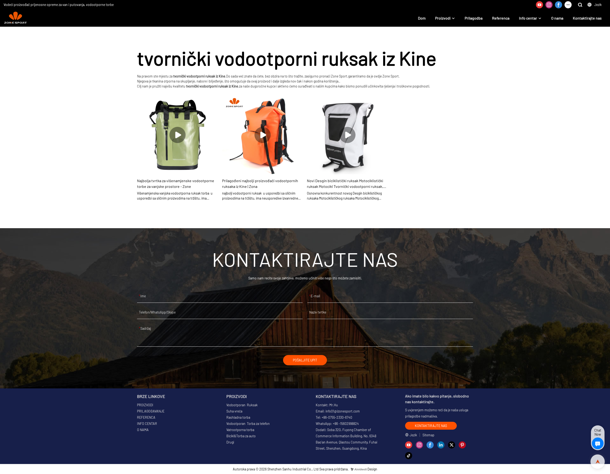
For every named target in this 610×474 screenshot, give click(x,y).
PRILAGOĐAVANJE (150, 411)
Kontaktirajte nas (587, 18)
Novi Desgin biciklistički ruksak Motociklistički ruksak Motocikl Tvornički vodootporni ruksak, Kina (345, 183)
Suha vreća (234, 411)
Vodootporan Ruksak (242, 405)
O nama (557, 18)
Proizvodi (443, 18)
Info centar (528, 18)
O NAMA (143, 430)
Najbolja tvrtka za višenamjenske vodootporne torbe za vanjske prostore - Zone (175, 183)
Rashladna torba (238, 417)
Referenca (500, 18)
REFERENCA (146, 417)
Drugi (230, 442)
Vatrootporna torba (240, 430)
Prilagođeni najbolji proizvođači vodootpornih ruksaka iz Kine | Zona (260, 183)
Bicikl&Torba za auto (241, 436)
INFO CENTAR (147, 424)
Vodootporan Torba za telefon (248, 424)
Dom (422, 18)
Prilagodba (474, 18)
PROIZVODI (145, 405)
